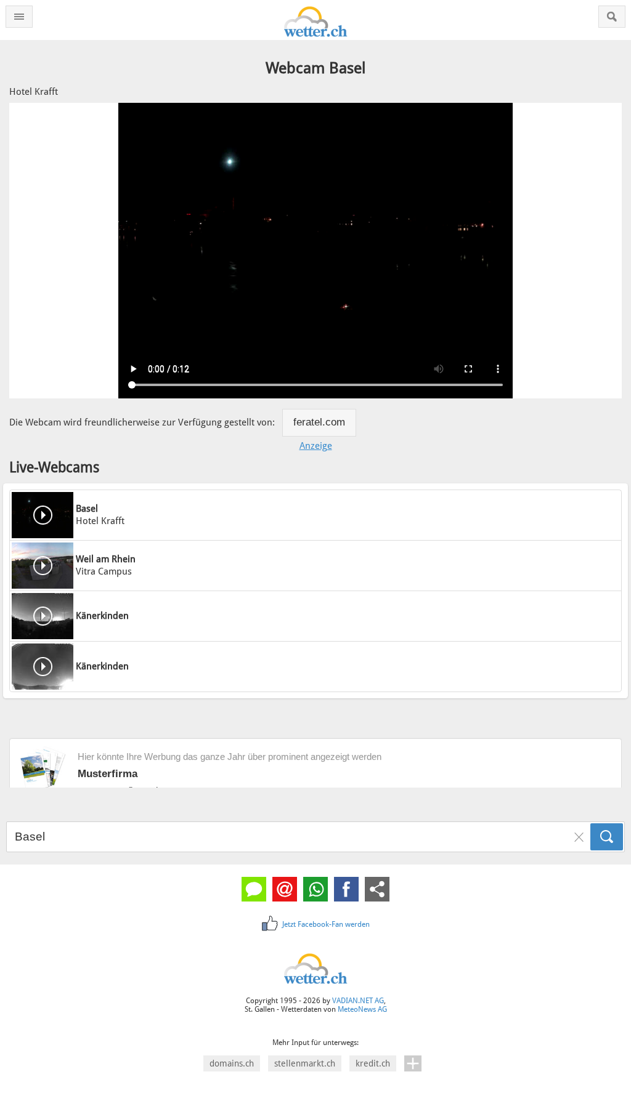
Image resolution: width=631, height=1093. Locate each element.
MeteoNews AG (362, 1009)
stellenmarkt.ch (304, 1063)
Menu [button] (19, 17)
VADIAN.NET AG (358, 1000)
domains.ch (232, 1063)
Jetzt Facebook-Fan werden (326, 924)
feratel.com (319, 422)
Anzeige (315, 445)
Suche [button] (611, 17)
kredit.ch (373, 1063)
